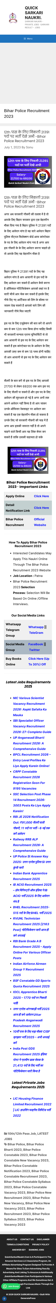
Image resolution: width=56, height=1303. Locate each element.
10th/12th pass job (22, 1133)
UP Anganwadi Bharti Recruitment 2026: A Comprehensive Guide (29, 743)
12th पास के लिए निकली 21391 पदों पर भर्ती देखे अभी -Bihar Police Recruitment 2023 (26, 136)
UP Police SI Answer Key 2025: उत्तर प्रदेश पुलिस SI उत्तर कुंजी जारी (32, 862)
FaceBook (35, 644)
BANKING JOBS (36, 1250)
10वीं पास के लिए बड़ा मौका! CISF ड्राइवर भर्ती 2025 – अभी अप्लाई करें (31, 1037)
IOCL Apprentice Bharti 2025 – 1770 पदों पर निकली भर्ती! (30, 997)
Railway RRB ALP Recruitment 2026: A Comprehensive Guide (29, 845)
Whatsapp (36, 627)
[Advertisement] (28, 72)
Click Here (41, 496)
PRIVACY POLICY (40, 1244)
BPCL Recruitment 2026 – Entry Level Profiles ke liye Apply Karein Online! (32, 760)
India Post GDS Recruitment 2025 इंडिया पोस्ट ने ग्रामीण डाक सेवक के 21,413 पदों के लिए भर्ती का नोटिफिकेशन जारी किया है (30, 1060)
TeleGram (36, 632)
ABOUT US (12, 1239)
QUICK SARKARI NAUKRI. (34, 12)
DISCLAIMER (43, 1239)
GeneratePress (28, 1298)
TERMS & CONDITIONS (18, 1244)
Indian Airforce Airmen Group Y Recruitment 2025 (29, 969)
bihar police (16, 1144)
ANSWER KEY (19, 1250)
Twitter (34, 650)
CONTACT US (27, 1239)
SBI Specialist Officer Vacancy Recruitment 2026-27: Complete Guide (32, 726)
